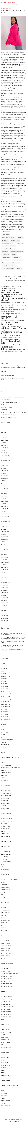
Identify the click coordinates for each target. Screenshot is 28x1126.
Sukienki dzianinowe (6, 976)
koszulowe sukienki (18, 313)
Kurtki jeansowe (5, 836)
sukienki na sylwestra (7, 1001)
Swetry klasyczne (5, 1027)
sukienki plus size (12, 75)
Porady (3, 905)
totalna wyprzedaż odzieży (8, 268)
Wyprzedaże (4, 1095)
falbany (23, 226)
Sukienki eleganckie (6, 978)
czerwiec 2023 (5, 531)
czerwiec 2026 (5, 440)
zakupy (3, 1098)
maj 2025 (3, 473)
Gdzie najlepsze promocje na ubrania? (14, 299)
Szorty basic (4, 1037)
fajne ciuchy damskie (10, 292)
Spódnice (3, 927)
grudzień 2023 (5, 516)
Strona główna (5, 422)
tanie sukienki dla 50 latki (6, 345)
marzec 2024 (4, 508)
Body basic (4, 724)
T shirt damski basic (6, 1047)
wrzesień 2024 (5, 493)
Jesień (2, 52)
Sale (2, 917)
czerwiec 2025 (5, 470)
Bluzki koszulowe (5, 691)
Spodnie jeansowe (6, 948)
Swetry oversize (5, 1029)
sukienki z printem (6, 1016)
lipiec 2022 (4, 559)
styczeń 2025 (4, 483)
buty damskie (4, 732)
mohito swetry (5, 251)
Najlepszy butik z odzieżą (8, 414)
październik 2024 (5, 491)
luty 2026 (3, 450)
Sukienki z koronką (6, 1014)
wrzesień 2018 (5, 600)
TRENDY (3, 1070)
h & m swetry (5, 240)
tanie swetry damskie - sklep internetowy (11, 262)
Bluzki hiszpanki (5, 688)
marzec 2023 (4, 539)
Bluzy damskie (5, 714)
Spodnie (3, 935)
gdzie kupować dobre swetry (8, 237)
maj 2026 (3, 442)
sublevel (3, 961)
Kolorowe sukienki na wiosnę (8, 311)
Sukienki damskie (5, 971)
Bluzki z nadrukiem (6, 706)
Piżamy (3, 897)
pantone (3, 892)
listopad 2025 (4, 458)
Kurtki (2, 8)
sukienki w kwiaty (5, 1009)
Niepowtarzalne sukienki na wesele (10, 879)
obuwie (3, 882)
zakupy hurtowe (5, 1100)
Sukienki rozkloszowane (7, 1006)
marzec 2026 (4, 447)
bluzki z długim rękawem (7, 699)
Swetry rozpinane (6, 1032)
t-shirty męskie (5, 1052)
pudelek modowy (5, 912)
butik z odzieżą (16, 286)
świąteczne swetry (6, 260)
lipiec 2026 (4, 437)
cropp (2, 737)
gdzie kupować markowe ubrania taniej (11, 295)
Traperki (3, 1067)
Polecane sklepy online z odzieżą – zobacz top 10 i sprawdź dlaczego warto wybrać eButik (13, 366)
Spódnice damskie (5, 933)
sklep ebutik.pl (15, 336)
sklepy (2, 925)
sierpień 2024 (4, 496)
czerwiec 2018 (5, 608)
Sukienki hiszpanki (5, 981)
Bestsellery (4, 673)
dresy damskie (5, 744)
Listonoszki (4, 859)
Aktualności (4, 668)
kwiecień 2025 (4, 475)
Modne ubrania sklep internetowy (10, 323)
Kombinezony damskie (7, 803)
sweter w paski (16, 257)
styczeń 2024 (4, 514)
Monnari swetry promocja (17, 251)
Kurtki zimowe (5, 849)
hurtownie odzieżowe (7, 765)
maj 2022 (3, 564)
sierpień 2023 (4, 526)
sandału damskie (5, 920)
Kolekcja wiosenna (6, 795)
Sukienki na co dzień (6, 996)
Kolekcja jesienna (5, 785)
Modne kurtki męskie (6, 407)
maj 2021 (3, 595)
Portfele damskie (5, 910)
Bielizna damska (5, 676)
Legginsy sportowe (6, 854)
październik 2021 (5, 582)
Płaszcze (3, 900)
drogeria (3, 747)
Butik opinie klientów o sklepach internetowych (14, 397)
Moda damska (5, 869)
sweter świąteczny (6, 257)
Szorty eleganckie (6, 1042)
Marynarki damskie (6, 861)
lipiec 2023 (4, 529)
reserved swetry (5, 254)
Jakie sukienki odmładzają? (20, 305)
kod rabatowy (5, 780)
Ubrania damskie (5, 1080)
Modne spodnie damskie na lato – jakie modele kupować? (13, 370)
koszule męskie (5, 828)
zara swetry (19, 268)
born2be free (4, 727)
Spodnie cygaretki (6, 938)
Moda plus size (5, 874)
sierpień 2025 (4, 465)
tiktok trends (5, 1057)
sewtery (14, 254)
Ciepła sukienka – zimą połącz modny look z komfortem (12, 379)
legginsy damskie (5, 851)
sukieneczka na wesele (7, 963)
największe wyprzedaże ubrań (13, 328)
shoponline (4, 922)
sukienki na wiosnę (16, 337)
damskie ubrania (8, 290)
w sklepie (11, 77)
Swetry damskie (7, 8)
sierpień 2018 (4, 602)
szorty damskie (5, 1039)
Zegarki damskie (5, 1105)
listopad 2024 (4, 488)
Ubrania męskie (5, 1083)
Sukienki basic (4, 968)
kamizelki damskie (6, 772)
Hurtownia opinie (6, 399)
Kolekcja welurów (6, 793)
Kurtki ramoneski (5, 846)
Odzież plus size (5, 887)
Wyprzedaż (4, 1093)
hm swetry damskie (15, 240)
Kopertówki (4, 823)
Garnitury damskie (6, 760)
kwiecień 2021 (4, 597)
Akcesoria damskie (6, 666)
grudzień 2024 (5, 486)
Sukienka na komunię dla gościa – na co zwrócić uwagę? (11, 362)
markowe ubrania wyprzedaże (9, 248)
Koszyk (3, 404)
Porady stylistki (5, 907)
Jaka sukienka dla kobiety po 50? (8, 304)
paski (2, 894)
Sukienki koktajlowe (6, 983)
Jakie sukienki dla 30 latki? (7, 305)
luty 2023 (3, 541)
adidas (3, 663)
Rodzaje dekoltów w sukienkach (10, 417)
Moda (2, 864)
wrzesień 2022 (5, 554)
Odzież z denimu (5, 889)
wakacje (3, 1090)
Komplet (3, 805)
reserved (3, 915)
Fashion (3, 755)
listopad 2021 (4, 580)
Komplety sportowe (6, 821)
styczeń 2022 (4, 575)
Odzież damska (5, 884)
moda (2, 866)
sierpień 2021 (4, 587)
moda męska (4, 872)
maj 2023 (3, 534)
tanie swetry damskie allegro (8, 265)
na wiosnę (3, 330)
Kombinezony (4, 800)
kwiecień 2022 (4, 567)
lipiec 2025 (4, 468)
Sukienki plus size (5, 1004)
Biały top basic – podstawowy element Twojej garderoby (15, 277)
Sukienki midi (4, 991)
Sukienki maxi (4, 989)
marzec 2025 (4, 478)
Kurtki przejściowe (6, 841)
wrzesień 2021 (5, 585)
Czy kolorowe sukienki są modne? (9, 288)
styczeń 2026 (4, 452)
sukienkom (8, 214)
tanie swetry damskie (18, 260)
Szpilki (2, 1044)
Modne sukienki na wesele (7, 877)
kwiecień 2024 (4, 506)
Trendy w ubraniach (6, 1075)
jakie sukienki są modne (7, 307)
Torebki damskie (5, 1065)
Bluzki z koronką (5, 704)
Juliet (10, 1121)
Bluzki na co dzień (6, 694)
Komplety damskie (6, 811)
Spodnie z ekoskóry (6, 953)
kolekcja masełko (6, 788)
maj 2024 (3, 503)
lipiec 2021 (4, 590)
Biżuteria (3, 681)
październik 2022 (5, 552)
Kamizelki (3, 770)
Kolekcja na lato (5, 790)
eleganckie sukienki (6, 750)
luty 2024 (3, 511)
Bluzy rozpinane (5, 719)
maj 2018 (3, 610)
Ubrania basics (5, 1078)
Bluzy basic (4, 709)
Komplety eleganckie (6, 818)
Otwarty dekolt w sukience (14, 191)
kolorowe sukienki (20, 309)
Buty (2, 729)
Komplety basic (5, 808)
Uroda (3, 1088)
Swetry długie (5, 1024)
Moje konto (4, 409)
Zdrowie (3, 1103)
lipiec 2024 (4, 498)
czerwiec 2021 (5, 592)
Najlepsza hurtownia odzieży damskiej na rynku (14, 412)
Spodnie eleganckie (6, 945)
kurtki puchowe (5, 844)
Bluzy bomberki (5, 711)
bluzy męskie (4, 716)
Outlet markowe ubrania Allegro (11, 332)
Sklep (2, 420)
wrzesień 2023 (5, 524)
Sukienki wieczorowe (6, 1011)
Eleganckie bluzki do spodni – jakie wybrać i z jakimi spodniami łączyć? (13, 374)
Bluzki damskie (5, 686)
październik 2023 (5, 521)
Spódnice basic (5, 930)
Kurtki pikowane (5, 839)
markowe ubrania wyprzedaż (9, 317)
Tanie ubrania (7, 347)
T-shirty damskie (5, 1050)
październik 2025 (5, 460)
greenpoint (20, 237)
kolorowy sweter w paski (7, 243)
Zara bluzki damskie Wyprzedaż (9, 351)
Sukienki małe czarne (6, 986)
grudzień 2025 (5, 455)
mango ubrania (19, 243)
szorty (3, 1034)
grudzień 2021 (5, 577)
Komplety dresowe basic (7, 816)
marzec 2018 (4, 615)
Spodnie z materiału (6, 955)
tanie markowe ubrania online (11, 342)
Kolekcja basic (5, 783)
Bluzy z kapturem (5, 722)
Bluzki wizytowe (5, 696)
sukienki (11, 337)
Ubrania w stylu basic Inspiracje (9, 1085)
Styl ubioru (4, 958)
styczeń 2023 (4, 544)
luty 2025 (3, 480)
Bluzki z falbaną (5, 701)
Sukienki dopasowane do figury (9, 973)
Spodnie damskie (5, 940)
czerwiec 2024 (5, 501)
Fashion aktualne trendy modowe (10, 757)
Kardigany (4, 775)
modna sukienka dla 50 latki (18, 320)
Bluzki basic (4, 683)
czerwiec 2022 (5, 562)
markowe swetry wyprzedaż (8, 245)
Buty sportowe (5, 734)
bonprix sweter (5, 234)
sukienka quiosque (5, 337)
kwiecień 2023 (4, 536)
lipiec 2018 (4, 605)
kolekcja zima (5, 798)
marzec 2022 (4, 569)
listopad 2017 (4, 618)
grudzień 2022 (5, 547)
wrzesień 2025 (5, 463)
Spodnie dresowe (5, 943)
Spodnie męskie (5, 950)
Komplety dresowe (6, 813)
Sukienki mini (4, 994)
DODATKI (3, 742)
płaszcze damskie (5, 902)
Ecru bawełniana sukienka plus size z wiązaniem (15, 281)
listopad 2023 (4, 519)
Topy (2, 1060)
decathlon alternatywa (7, 739)
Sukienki (3, 966)
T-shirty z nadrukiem (6, 1055)
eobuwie (3, 752)
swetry (3, 1019)
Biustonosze (4, 678)
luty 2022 (3, 572)
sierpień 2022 (4, 557)
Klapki (2, 777)
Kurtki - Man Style (8, 2)
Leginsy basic (4, 856)
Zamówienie (3, 143)
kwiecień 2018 (4, 613)
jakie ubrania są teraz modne (9, 402)
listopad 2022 (4, 549)
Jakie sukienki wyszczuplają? (9, 309)
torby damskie (5, 1062)
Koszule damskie (5, 826)
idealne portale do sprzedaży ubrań (10, 767)
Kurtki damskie (5, 833)
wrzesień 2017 (5, 620)
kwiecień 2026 (4, 445)
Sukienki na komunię (6, 999)
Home (2, 762)
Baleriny (3, 671)
